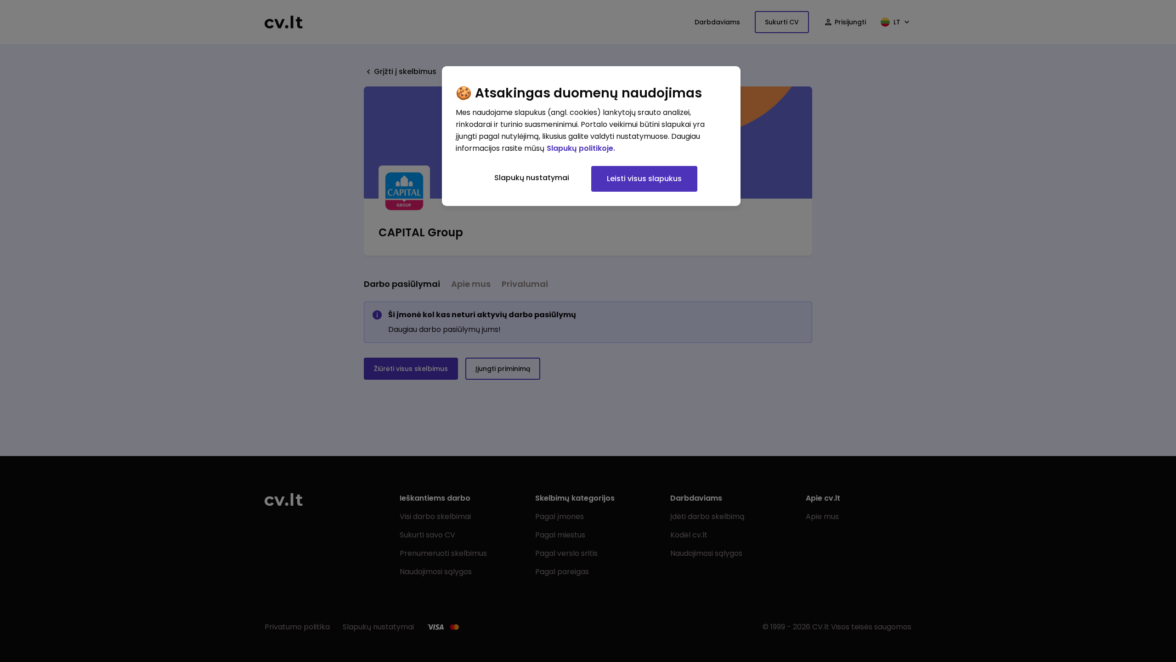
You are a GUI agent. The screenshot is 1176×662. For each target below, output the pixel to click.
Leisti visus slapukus (644, 178)
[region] (591, 136)
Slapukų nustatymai (531, 177)
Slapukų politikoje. (581, 148)
